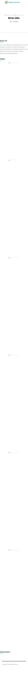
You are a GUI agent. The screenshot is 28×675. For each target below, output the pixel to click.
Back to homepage (14, 21)
